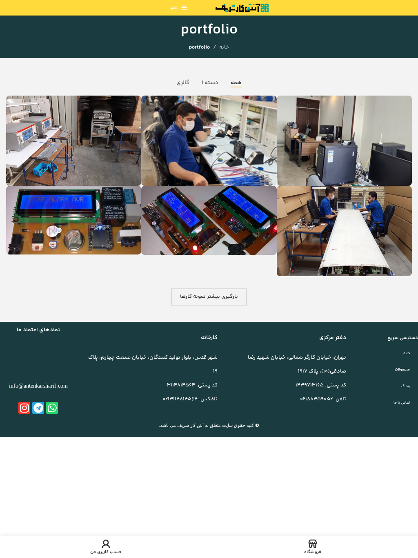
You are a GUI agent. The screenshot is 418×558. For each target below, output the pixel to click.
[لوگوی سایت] (242, 8)
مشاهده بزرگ (284, 103)
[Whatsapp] (52, 408)
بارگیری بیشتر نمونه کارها (209, 296)
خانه (224, 47)
